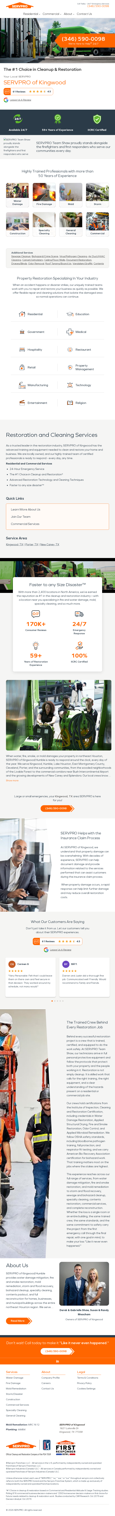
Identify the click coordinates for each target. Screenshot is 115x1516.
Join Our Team (20, 516)
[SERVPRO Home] (20, 5)
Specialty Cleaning (16, 1410)
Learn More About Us (25, 509)
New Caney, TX (49, 544)
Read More (17, 1320)
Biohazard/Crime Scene (45, 256)
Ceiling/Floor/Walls (54, 259)
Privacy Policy (84, 1383)
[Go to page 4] (60, 1001)
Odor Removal (36, 263)
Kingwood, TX (14, 544)
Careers (45, 1383)
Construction (13, 1399)
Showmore (12, 780)
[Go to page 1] (52, 1001)
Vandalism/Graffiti (82, 263)
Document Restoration (78, 259)
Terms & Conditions (87, 1377)
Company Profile (50, 1377)
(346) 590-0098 (98, 6)
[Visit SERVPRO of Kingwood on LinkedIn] (57, 1361)
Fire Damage (13, 1383)
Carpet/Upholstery (32, 259)
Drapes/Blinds (19, 263)
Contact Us (84, 14)
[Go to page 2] (54, 1001)
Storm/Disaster (14, 1394)
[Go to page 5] (62, 1001)
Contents (99, 263)
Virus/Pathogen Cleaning (73, 256)
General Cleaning (15, 1415)
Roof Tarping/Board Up (58, 263)
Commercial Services (25, 524)
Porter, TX (31, 544)
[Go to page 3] (57, 1001)
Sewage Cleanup (21, 256)
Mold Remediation (16, 1388)
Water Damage (14, 1377)
